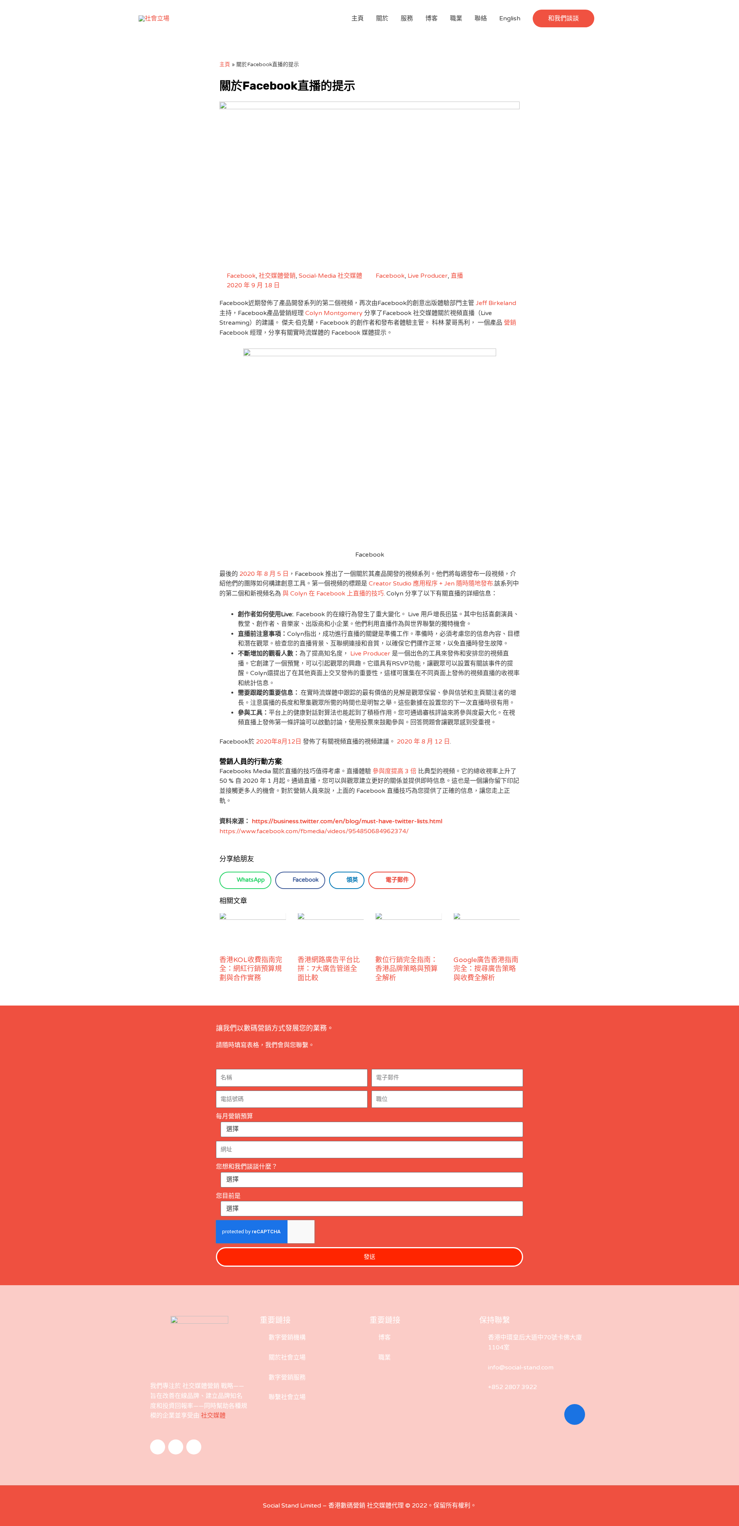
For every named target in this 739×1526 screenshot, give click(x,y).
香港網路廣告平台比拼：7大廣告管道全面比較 (329, 969)
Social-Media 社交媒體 (330, 276)
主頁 (357, 18)
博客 (431, 18)
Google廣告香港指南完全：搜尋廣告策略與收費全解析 (485, 969)
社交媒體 (213, 1415)
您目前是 (228, 1196)
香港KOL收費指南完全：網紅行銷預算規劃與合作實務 (250, 969)
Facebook (241, 276)
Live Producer (428, 276)
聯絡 (481, 18)
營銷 (510, 323)
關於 (382, 18)
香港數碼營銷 (346, 1505)
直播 (457, 276)
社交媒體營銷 (277, 276)
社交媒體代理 (385, 1505)
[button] (563, 18)
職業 (456, 18)
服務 (407, 18)
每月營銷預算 (234, 1116)
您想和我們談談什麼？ (247, 1167)
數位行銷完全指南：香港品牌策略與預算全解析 (406, 969)
